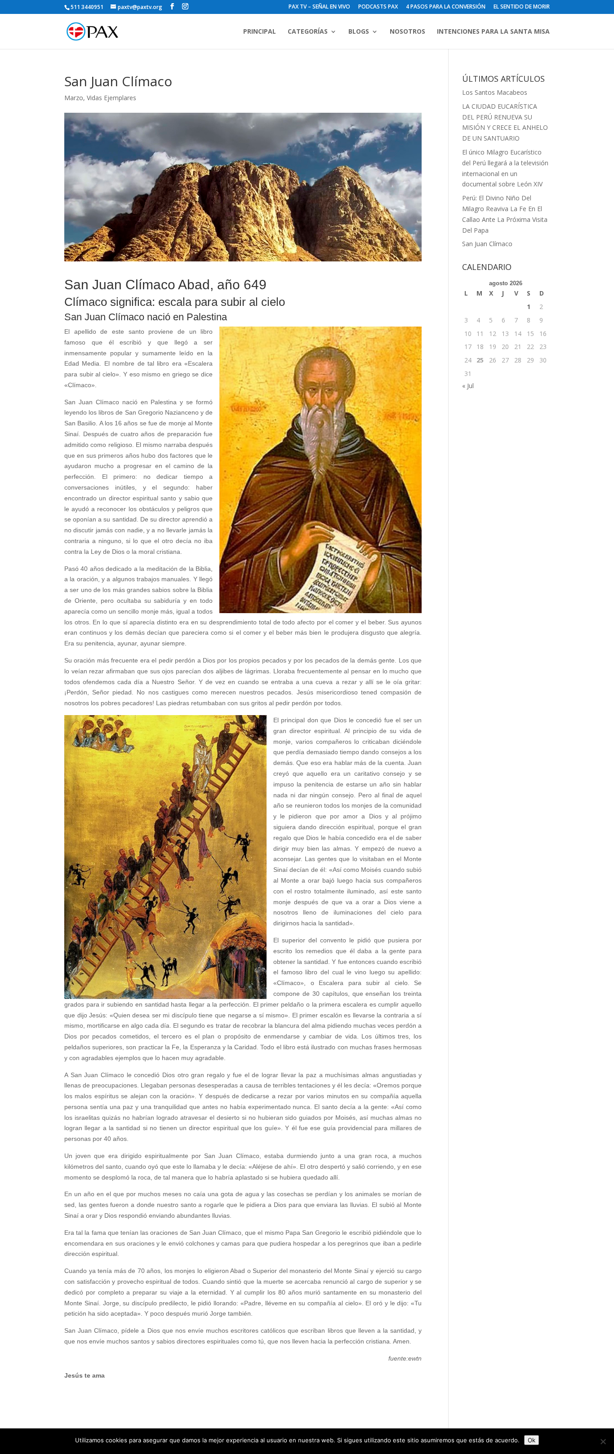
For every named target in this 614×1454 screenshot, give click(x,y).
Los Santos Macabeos (494, 92)
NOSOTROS (407, 31)
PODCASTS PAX (378, 7)
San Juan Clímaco (487, 243)
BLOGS (358, 31)
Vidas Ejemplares (111, 97)
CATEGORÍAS (308, 31)
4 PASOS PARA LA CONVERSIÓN (445, 7)
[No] (602, 1441)
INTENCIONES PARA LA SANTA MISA (493, 31)
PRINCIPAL (259, 31)
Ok (531, 1440)
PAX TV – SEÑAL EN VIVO (319, 7)
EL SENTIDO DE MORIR (522, 7)
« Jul (468, 385)
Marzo (73, 97)
